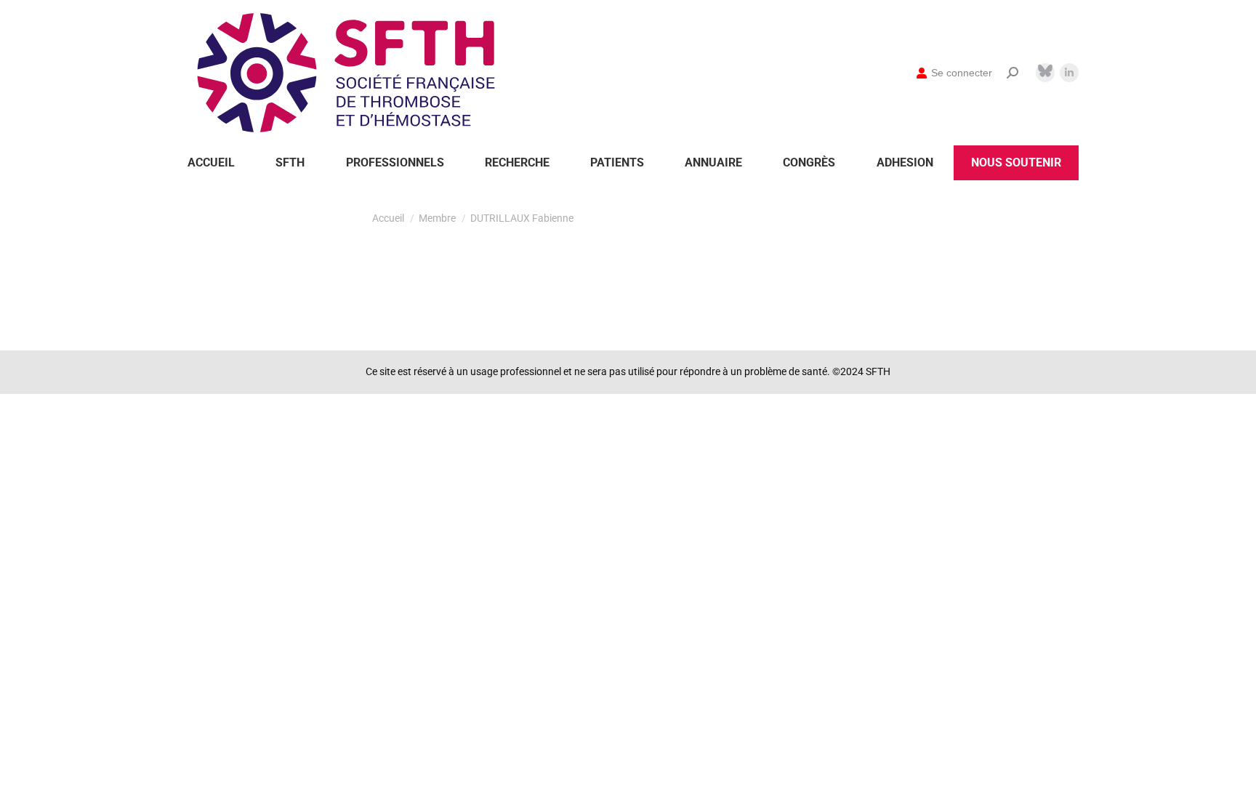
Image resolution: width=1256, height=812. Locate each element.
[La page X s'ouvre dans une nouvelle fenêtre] (1045, 70)
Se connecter (961, 73)
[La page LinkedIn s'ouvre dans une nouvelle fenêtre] (1069, 72)
